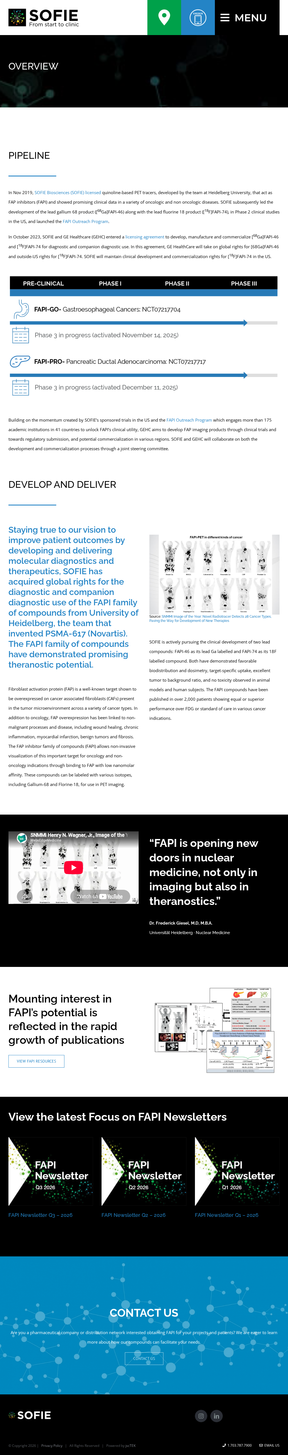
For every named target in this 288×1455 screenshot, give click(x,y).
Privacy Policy (51, 1445)
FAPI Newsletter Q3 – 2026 (40, 1215)
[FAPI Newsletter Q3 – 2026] (50, 1171)
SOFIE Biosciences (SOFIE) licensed (68, 192)
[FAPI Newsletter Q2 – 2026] (144, 1171)
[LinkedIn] (216, 1416)
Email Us (271, 1445)
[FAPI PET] (214, 536)
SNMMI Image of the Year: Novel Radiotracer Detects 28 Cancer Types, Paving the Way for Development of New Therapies (210, 619)
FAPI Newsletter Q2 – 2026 (134, 1215)
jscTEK (130, 1445)
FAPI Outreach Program (85, 221)
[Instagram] (201, 1416)
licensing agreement (144, 237)
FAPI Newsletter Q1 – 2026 (226, 1215)
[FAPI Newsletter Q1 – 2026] (237, 1171)
